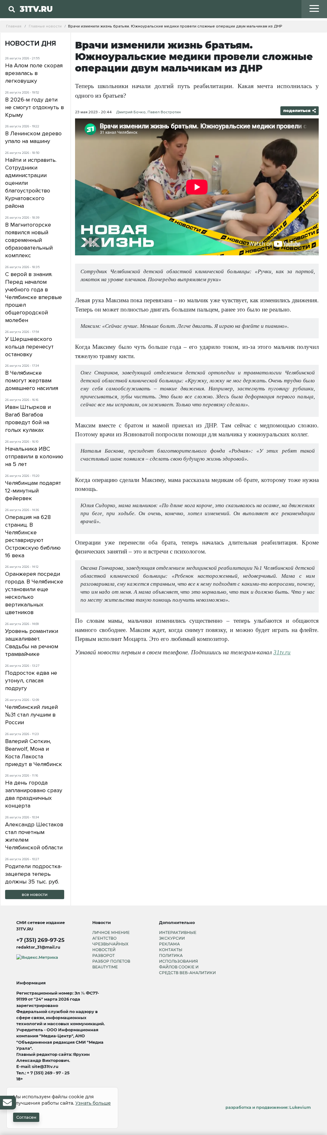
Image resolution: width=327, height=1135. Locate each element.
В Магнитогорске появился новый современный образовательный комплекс (29, 240)
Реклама (169, 944)
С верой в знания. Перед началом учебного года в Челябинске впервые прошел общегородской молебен (33, 297)
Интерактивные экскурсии (177, 935)
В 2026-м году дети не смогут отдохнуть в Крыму (34, 107)
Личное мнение (111, 932)
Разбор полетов (111, 961)
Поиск (92, 22)
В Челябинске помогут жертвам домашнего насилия (31, 380)
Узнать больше (93, 1103)
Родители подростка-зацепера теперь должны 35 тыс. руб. (33, 874)
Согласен (26, 1117)
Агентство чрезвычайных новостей (110, 944)
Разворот (103, 955)
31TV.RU (36, 9)
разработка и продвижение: (268, 1107)
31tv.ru (282, 652)
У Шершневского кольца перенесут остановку (29, 346)
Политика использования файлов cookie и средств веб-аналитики (187, 964)
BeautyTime (105, 967)
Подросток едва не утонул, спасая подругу (31, 680)
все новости (35, 894)
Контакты (170, 949)
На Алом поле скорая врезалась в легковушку (34, 73)
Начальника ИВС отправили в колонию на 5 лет (34, 456)
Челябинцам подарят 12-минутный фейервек (33, 490)
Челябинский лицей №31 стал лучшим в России (31, 714)
